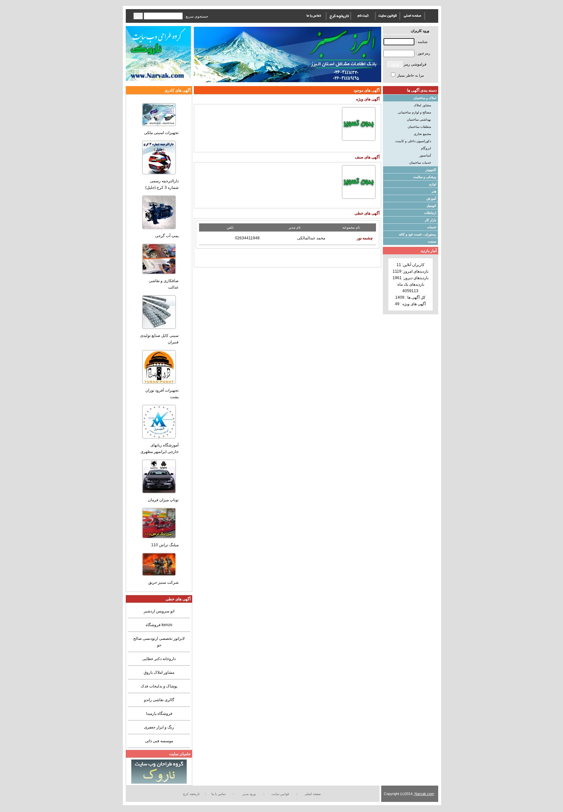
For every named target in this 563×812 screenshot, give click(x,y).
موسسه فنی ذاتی (159, 741)
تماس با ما (218, 794)
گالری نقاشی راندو (159, 700)
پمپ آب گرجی (167, 235)
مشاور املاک (422, 105)
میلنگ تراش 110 (165, 545)
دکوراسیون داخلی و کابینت (413, 141)
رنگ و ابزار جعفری (159, 727)
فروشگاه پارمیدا (159, 713)
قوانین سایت (281, 794)
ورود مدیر (249, 794)
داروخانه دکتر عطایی (159, 658)
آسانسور (425, 155)
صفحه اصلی (313, 794)
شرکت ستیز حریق (163, 582)
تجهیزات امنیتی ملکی (161, 132)
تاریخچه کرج (191, 794)
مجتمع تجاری (422, 134)
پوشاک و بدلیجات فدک (159, 686)
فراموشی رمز (415, 64)
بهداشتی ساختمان (419, 119)
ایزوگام (426, 148)
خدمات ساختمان (420, 162)
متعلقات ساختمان (419, 126)
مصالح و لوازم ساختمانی (414, 112)
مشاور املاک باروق (159, 672)
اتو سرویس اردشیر (159, 611)
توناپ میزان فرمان (163, 500)
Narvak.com (424, 794)
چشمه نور (365, 238)
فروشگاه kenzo (159, 625)
